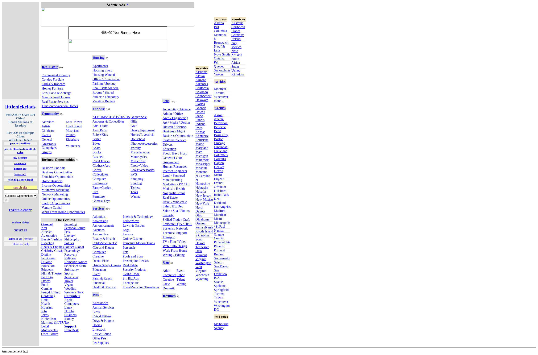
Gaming (46, 288)
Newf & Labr (219, 48)
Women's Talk (73, 292)
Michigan (201, 156)
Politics (70, 135)
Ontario (219, 58)
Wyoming (201, 279)
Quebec (219, 66)
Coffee (97, 170)
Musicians (72, 130)
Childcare (48, 130)
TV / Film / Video (174, 241)
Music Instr (138, 161)
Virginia (200, 259)
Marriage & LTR (52, 322)
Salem (218, 262)
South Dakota (200, 241)
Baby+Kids (100, 134)
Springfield (221, 290)
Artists (46, 126)
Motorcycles (49, 330)
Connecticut (203, 96)
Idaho (199, 116)
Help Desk (71, 330)
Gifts (134, 121)
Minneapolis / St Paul (222, 224)
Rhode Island (204, 231)
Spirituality (71, 269)
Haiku (45, 300)
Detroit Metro (218, 173)
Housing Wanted (103, 75)
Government (171, 162)
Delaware (201, 100)
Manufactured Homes (56, 97)
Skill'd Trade (131, 274)
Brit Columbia (220, 29)
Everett (218, 183)
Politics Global (74, 247)
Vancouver (221, 97)
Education (48, 266)
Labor (181, 275)
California (202, 88)
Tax (66, 322)
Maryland (201, 148)
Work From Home (175, 250)
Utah (198, 251)
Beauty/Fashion (51, 239)
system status (20, 222)
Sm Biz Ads (131, 278)
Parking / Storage (103, 83)
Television (71, 277)
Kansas (200, 132)
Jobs (44, 311)
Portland (219, 250)
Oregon (200, 223)
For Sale (99, 109)
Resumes (169, 296)
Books (96, 152)
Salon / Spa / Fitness (176, 210)
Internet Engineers (175, 171)
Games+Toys (101, 201)
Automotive (49, 235)
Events (46, 135)
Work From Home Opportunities (63, 212)
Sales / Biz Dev (173, 206)
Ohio (198, 215)
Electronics (99, 183)
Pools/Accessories (142, 170)
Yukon (218, 74)
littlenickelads (20, 107)
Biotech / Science (174, 127)
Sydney (219, 328)
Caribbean (238, 27)
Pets (67, 232)
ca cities (220, 81)
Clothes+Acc (101, 165)
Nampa (219, 230)
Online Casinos (133, 238)
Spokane (219, 286)
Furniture (98, 196)
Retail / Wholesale (175, 202)
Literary (69, 235)
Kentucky (201, 136)
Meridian (220, 214)
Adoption (98, 216)
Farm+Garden (101, 187)
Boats (96, 148)
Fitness (45, 281)
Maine (199, 144)
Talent (181, 279)
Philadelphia (222, 242)
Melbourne (221, 324)
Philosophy (71, 239)
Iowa (198, 128)
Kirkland (220, 203)
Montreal (220, 89)
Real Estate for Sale (105, 88)
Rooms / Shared (103, 92)
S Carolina (202, 235)
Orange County (219, 236)
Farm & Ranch (102, 278)
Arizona (200, 80)
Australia (237, 23)
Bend (217, 131)
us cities (220, 108)
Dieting (46, 254)
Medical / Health (174, 188)
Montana (201, 172)
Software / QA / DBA (177, 224)
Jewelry (136, 148)
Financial (98, 283)
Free (95, 192)
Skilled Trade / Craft (176, 219)
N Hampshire (202, 181)
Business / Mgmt (174, 131)
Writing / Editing (174, 255)
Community (50, 113)
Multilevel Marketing (56, 190)
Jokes (45, 315)
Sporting (136, 183)
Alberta (219, 23)
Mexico (236, 47)
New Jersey (203, 195)
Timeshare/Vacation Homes (60, 106)
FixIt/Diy (47, 277)
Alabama (201, 72)
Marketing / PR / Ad (176, 184)
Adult (166, 270)
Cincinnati (221, 147)
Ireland (236, 39)
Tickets (135, 187)
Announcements (103, 225)
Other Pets (99, 338)
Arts (44, 228)
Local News (74, 122)
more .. (218, 101)
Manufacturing (172, 180)
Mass (198, 152)
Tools (134, 192)
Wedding (70, 288)
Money (69, 319)
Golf (134, 126)
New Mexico (204, 199)
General (47, 139)
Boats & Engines (52, 247)
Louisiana (201, 140)
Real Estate (50, 67)
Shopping (137, 179)
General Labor (172, 158)
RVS (134, 174)
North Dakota (200, 209)
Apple (68, 300)
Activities (48, 122)
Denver (219, 167)
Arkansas (201, 84)
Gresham (220, 187)
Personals (129, 247)
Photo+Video (139, 165)
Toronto (219, 93)
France (235, 31)
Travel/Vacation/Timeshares (141, 287)
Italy (234, 43)
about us (17, 243)
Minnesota (202, 160)
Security (168, 215)
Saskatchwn (222, 70)
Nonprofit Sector (174, 193)
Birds (96, 312)
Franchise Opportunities (57, 176)
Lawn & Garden (134, 225)
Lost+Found (74, 126)
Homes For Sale (52, 88)
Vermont (201, 255)
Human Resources (175, 166)
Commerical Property (56, 75)
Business (98, 156)
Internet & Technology (138, 216)
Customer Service (174, 140)
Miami (218, 218)
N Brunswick (221, 40)
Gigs (166, 262)
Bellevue (220, 127)
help (26, 243)
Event (96, 274)
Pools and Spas (133, 256)
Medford (219, 210)
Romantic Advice (75, 262)
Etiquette (47, 269)
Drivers (168, 144)
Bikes (96, 143)
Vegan (68, 284)
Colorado (201, 92)
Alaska (200, 76)
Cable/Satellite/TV (104, 243)
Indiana (200, 124)
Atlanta (219, 119)
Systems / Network (175, 228)
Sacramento (221, 258)
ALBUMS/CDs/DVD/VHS (111, 117)
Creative (98, 256)
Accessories (100, 303)
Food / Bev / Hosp (175, 153)
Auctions (98, 230)
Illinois (199, 120)
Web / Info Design (175, 246)
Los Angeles (222, 207)
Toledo (218, 298)
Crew (166, 284)
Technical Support (175, 233)
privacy (28, 238)
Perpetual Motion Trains (139, 243)
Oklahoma (202, 219)
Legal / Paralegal (174, 175)
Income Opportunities (56, 185)
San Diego (221, 266)
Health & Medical (104, 287)
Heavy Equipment (143, 130)
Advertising (100, 221)
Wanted (136, 196)
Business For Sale (53, 168)
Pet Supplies (100, 342)
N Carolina (202, 176)
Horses (97, 325)
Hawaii (200, 112)
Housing (47, 307)
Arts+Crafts (100, 126)
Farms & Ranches (53, 84)
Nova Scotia (222, 54)
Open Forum (49, 334)
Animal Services (103, 307)
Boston (218, 139)
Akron (218, 115)
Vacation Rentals (103, 101)
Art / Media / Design (176, 122)
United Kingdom (237, 72)
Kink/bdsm (48, 319)
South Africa (235, 60)
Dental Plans (100, 261)
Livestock (98, 329)
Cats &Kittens (101, 316)
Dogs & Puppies (103, 320)
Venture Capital (52, 207)
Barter (96, 139)
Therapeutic (130, 283)
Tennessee (202, 247)
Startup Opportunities (56, 203)
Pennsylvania (204, 227)
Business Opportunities (57, 172)
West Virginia (200, 269)
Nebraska (201, 187)
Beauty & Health (103, 238)
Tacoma (219, 294)
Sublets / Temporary (105, 97)
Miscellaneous (140, 152)
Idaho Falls (221, 195)
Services (98, 208)
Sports (68, 273)
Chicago (219, 143)
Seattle (218, 282)
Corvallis (220, 159)
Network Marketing (55, 194)
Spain (235, 66)
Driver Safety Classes (106, 265)
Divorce (46, 262)
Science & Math (75, 266)
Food (44, 284)
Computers (71, 303)
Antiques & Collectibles (108, 121)
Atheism (46, 232)
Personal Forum (74, 228)
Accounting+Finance (177, 109)
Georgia (200, 108)
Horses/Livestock (142, 134)
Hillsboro (220, 191)
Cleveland (220, 151)
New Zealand (236, 53)
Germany (237, 35)
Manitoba (220, 35)
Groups (46, 152)
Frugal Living (50, 292)
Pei (216, 62)
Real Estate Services (55, 101)
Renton (219, 254)
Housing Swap (102, 70)
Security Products (134, 269)
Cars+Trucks (100, 161)
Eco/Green (48, 258)
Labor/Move (131, 221)
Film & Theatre (51, 273)
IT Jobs (69, 311)
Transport (169, 237)
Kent (217, 199)
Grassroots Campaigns (49, 145)
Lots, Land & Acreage (56, 93)
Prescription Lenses (136, 261)
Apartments (100, 66)
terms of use (15, 238)
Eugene (219, 179)
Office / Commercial (106, 79)
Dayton (219, 163)
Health (45, 303)
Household (138, 139)
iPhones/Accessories (144, 143)
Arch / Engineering (175, 118)
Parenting (70, 224)
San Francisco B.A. (220, 274)
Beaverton (221, 123)
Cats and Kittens (103, 247)
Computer (99, 179)
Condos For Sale (53, 79)
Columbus (221, 155)
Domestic (169, 288)
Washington (203, 263)
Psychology (72, 250)
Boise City (221, 135)
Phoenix (219, 246)
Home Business (52, 181)
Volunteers (73, 146)
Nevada (200, 191)
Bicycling (47, 243)
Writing (181, 284)
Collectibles (100, 174)
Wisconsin (202, 275)
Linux (68, 307)
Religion (70, 258)
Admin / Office (173, 113)
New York (202, 203)
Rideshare (72, 139)
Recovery (70, 254)
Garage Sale (139, 117)
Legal (45, 326)
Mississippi (202, 164)
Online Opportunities (56, 199)
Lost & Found (101, 334)
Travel (68, 281)
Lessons (128, 234)
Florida (200, 104)
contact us (20, 230)
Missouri (201, 168)
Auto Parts (99, 130)
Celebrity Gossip (52, 250)
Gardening (48, 296)
